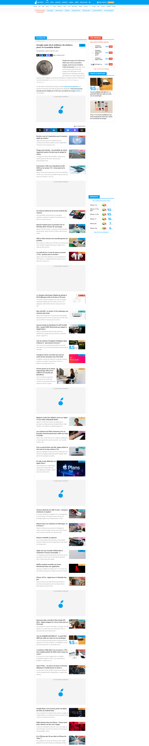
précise (78, 91)
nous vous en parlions (71, 86)
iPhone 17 (93, 219)
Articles (57, 2)
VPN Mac (67, 10)
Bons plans (83, 2)
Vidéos (77, 2)
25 (60, 55)
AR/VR (64, 6)
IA (89, 6)
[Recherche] (89, 2)
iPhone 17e (93, 205)
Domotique (74, 6)
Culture (103, 6)
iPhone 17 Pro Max (94, 209)
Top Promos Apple (40, 10)
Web (98, 6)
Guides (71, 2)
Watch (47, 6)
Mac (43, 6)
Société (94, 6)
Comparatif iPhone (97, 10)
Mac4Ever (38, 41)
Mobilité (60, 6)
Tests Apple (50, 10)
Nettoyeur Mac (86, 10)
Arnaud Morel (41, 51)
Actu (47, 2)
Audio (54, 6)
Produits (65, 2)
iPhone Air (93, 223)
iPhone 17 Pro (94, 214)
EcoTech (86, 6)
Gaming (80, 6)
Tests (52, 2)
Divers (114, 6)
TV (51, 6)
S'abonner (110, 2)
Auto (69, 6)
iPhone (35, 6)
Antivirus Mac (59, 10)
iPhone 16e (93, 228)
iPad (39, 6)
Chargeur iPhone (76, 10)
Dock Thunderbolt (108, 10)
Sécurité (108, 6)
